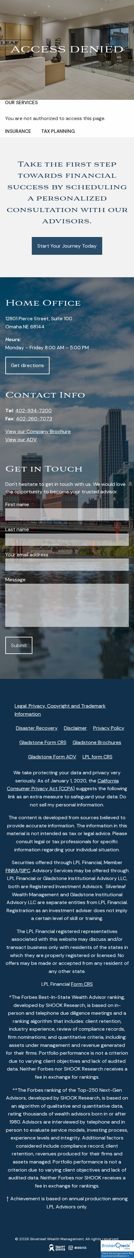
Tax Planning (58, 131)
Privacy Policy (108, 728)
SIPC (25, 870)
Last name (41, 529)
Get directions (27, 365)
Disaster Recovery (37, 728)
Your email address (50, 554)
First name (41, 504)
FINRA (12, 870)
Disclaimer (75, 728)
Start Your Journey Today (67, 246)
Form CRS (82, 984)
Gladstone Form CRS (42, 742)
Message (15, 579)
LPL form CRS (97, 756)
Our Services (21, 102)
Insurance (18, 131)
